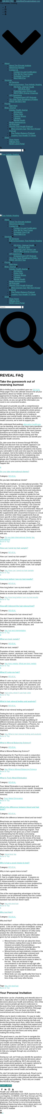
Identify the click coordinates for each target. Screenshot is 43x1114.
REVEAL (36, 390)
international (5, 539)
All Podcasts (14, 124)
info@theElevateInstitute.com (28, 1)
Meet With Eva (20, 78)
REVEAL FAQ (24, 89)
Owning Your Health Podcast (21, 127)
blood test (9, 854)
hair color (8, 693)
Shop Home (14, 140)
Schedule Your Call (22, 76)
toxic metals (13, 664)
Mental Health (19, 120)
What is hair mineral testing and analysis (24, 734)
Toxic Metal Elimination (13, 798)
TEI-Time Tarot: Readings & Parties (23, 99)
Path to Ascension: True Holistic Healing (25, 85)
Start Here (13, 106)
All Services (14, 82)
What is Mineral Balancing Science (22, 769)
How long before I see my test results (23, 597)
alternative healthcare (32, 424)
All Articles (18, 112)
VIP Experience (15, 95)
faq (33, 537)
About (7, 63)
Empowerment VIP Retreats (25, 97)
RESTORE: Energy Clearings (26, 93)
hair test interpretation (17, 630)
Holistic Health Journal (18, 110)
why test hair (13, 904)
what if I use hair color (22, 693)
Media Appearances (17, 122)
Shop (7, 138)
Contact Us (13, 70)
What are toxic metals (27, 664)
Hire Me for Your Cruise (23, 74)
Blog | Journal (10, 108)
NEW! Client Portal (17, 144)
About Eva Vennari (16, 68)
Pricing (7, 104)
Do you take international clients (18, 537)
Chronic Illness (20, 116)
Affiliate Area (14, 142)
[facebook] (2, 1090)
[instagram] (9, 1090)
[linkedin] (5, 1090)
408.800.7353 (8, 1)
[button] (21, 469)
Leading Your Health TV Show (23, 135)
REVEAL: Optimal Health (24, 87)
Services (8, 80)
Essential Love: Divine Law (25, 91)
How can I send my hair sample (21, 571)
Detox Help (18, 114)
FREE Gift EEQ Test (17, 102)
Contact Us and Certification (25, 72)
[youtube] (13, 1090)
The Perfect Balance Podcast (23, 133)
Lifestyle (17, 118)
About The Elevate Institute (20, 66)
